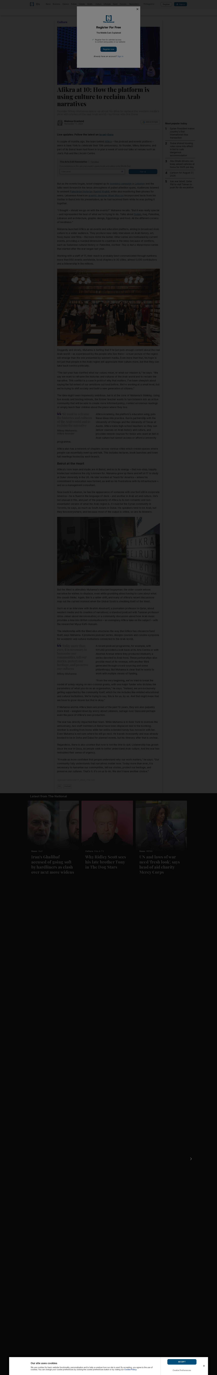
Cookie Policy (130, 1369)
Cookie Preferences (182, 1370)
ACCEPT (182, 1362)
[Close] (204, 1366)
